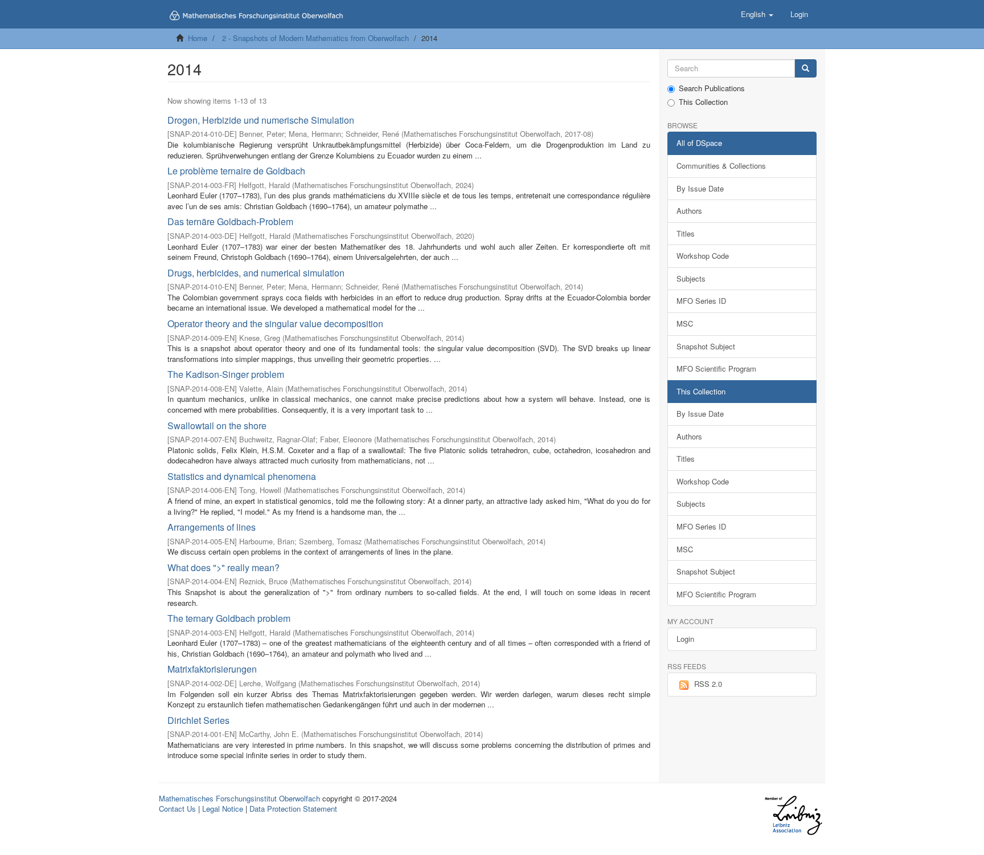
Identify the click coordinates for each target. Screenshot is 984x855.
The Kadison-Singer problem (225, 374)
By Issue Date (700, 188)
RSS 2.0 (708, 683)
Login (685, 638)
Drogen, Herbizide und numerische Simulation (260, 120)
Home (197, 37)
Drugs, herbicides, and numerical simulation (256, 272)
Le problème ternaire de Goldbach (236, 170)
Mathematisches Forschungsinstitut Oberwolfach (239, 798)
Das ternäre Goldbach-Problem (230, 221)
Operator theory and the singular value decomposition (275, 323)
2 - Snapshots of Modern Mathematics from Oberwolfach (315, 37)
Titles (685, 233)
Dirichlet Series (198, 720)
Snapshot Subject (705, 346)
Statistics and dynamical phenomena (241, 476)
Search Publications (712, 88)
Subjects (691, 278)
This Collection (703, 102)
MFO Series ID (701, 300)
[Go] (805, 68)
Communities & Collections (721, 165)
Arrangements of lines (211, 527)
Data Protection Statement (293, 808)
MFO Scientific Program (716, 368)
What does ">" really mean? (223, 567)
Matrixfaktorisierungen (212, 668)
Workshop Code (702, 255)
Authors (689, 210)
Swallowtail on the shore (216, 425)
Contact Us (177, 808)
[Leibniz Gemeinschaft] (793, 815)
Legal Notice (222, 808)
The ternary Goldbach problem (228, 618)
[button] (757, 14)
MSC (684, 323)
